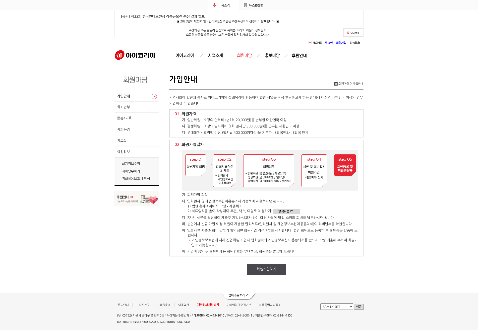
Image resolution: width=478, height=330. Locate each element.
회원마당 (243, 55)
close (353, 32)
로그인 (329, 42)
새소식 (223, 5)
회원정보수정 (131, 163)
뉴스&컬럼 (254, 5)
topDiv (310, 42)
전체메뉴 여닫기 (239, 297)
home (318, 42)
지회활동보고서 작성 (136, 178)
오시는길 (144, 305)
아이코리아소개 (189, 55)
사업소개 (215, 55)
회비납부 (123, 107)
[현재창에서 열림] (137, 205)
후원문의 (165, 305)
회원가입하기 (266, 269)
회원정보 (123, 152)
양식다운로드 (286, 211)
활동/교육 (124, 118)
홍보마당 (273, 55)
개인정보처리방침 (208, 304)
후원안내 (300, 55)
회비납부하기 (131, 171)
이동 (358, 306)
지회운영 (123, 129)
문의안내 (123, 305)
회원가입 (341, 42)
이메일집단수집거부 (239, 305)
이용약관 (183, 305)
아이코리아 (135, 54)
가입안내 (123, 96)
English (354, 42)
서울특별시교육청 (270, 305)
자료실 (122, 140)
